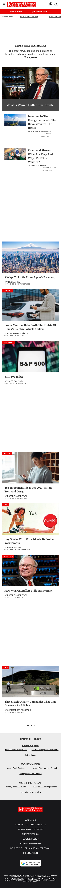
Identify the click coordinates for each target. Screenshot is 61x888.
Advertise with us (30, 843)
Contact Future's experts (30, 824)
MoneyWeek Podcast (16, 768)
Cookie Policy (31, 839)
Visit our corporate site (40, 876)
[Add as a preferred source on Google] (30, 863)
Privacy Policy (30, 834)
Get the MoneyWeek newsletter (45, 750)
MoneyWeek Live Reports (31, 774)
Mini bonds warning (29, 16)
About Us (30, 820)
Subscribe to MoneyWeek (16, 750)
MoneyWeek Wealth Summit (45, 768)
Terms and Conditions (30, 829)
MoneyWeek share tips (16, 787)
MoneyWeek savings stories (45, 787)
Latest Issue (30, 755)
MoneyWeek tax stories (30, 792)
